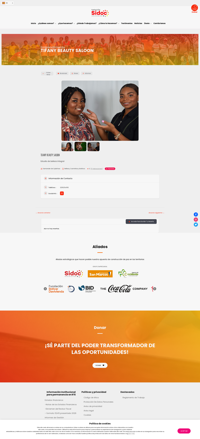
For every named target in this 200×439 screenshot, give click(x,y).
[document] (100, 219)
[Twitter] (196, 225)
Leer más (131, 434)
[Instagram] (196, 219)
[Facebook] (196, 214)
